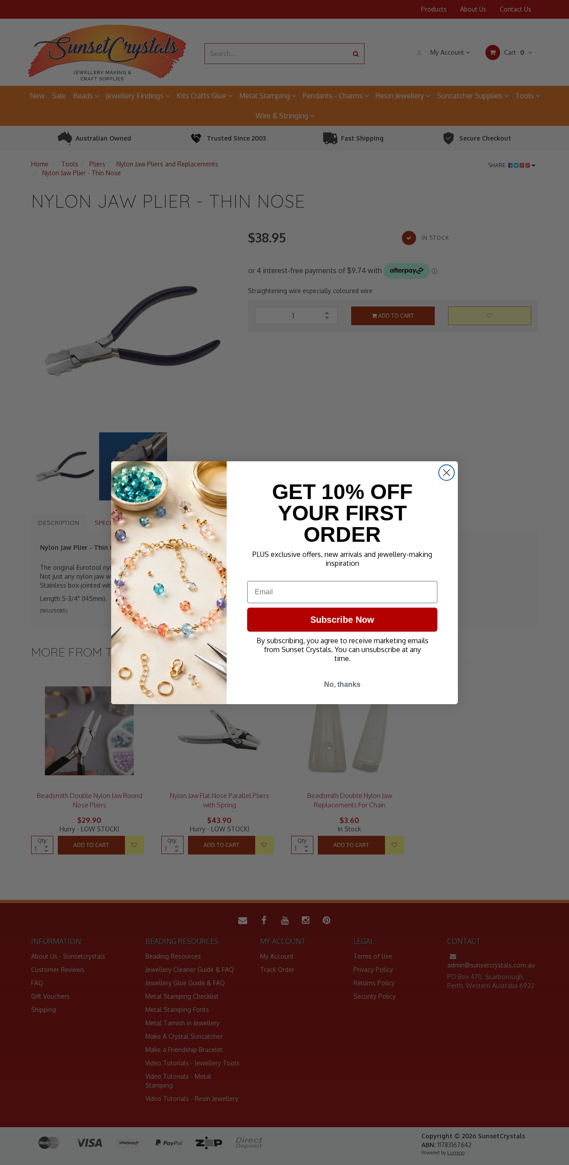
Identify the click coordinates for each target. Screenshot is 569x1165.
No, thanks (342, 684)
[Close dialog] (446, 472)
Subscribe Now (342, 620)
